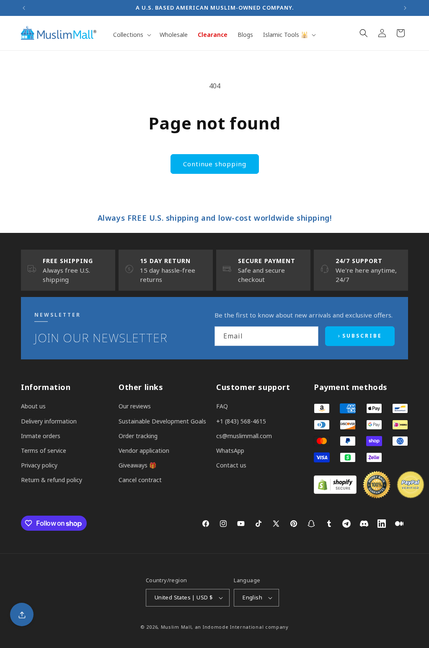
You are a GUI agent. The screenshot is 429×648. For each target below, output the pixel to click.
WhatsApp (230, 450)
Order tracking (138, 436)
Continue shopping (214, 164)
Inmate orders (40, 436)
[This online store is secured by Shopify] (335, 491)
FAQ (222, 406)
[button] (131, 35)
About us (33, 406)
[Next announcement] (405, 8)
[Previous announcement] (24, 8)
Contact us (231, 465)
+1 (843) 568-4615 (241, 421)
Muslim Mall (176, 627)
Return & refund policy (51, 480)
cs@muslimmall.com (244, 436)
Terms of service (43, 450)
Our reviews (135, 406)
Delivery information (49, 421)
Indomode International (233, 627)
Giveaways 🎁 (137, 465)
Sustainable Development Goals (162, 421)
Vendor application (144, 450)
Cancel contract (140, 480)
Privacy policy (39, 465)
